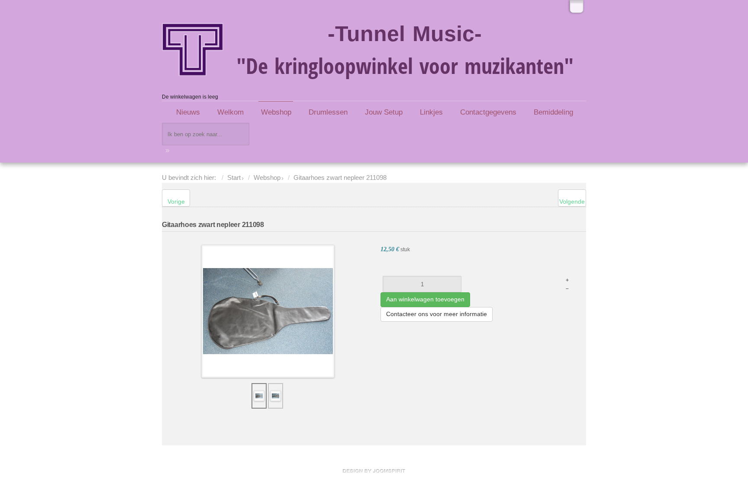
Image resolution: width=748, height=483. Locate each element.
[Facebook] (577, 6)
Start (234, 177)
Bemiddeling (553, 112)
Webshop (276, 112)
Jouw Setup (384, 112)
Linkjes (431, 112)
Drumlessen (328, 112)
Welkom (230, 112)
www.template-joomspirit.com (374, 471)
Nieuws (188, 112)
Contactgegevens (488, 112)
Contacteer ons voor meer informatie (436, 313)
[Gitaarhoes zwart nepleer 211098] (268, 311)
